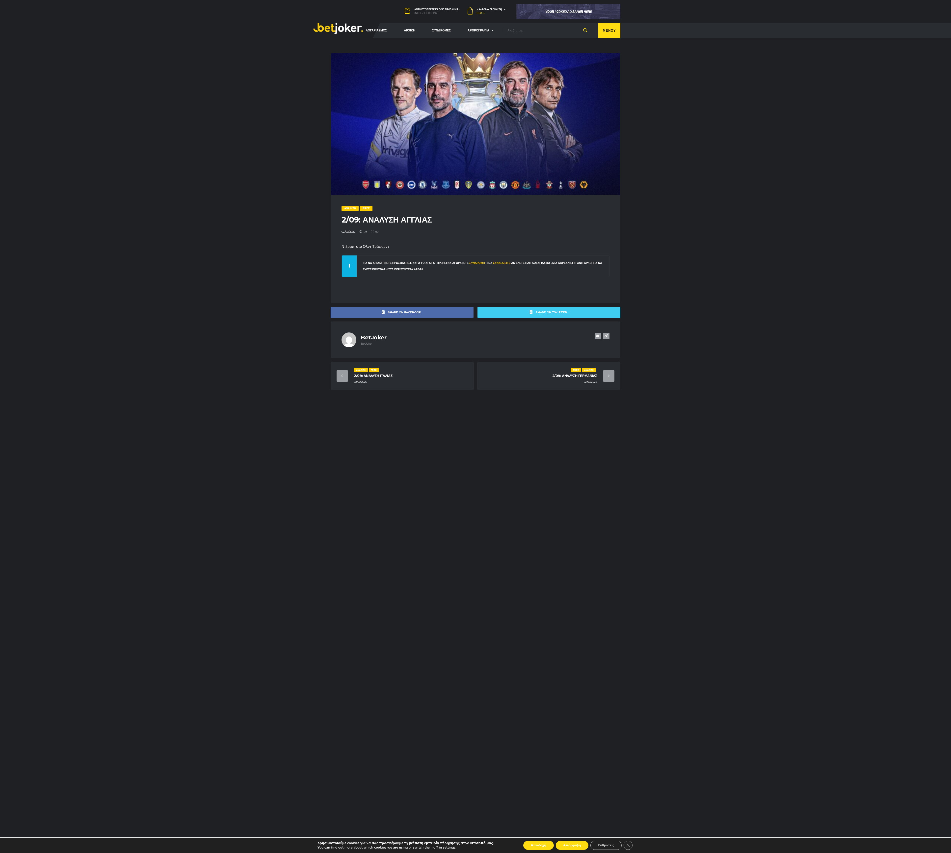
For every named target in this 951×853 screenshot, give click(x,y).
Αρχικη (409, 30)
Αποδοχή (538, 845)
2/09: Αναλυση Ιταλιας (373, 376)
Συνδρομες (441, 30)
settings (449, 847)
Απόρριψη (572, 845)
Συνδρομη (477, 263)
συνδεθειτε (502, 263)
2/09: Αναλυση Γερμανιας (574, 376)
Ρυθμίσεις (606, 845)
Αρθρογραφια (478, 30)
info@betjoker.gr (426, 13)
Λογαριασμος (376, 30)
